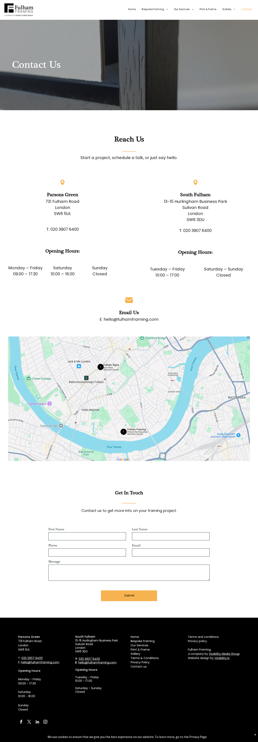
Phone (52, 545)
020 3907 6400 (32, 658)
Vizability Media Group (224, 654)
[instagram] (45, 722)
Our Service (139, 645)
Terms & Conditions (145, 658)
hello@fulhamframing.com (40, 662)
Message (54, 561)
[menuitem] (129, 9)
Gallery (135, 654)
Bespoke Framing (143, 641)
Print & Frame (140, 650)
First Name (56, 529)
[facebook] (21, 722)
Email (136, 545)
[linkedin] (37, 722)
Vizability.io (222, 658)
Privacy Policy (140, 662)
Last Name (140, 529)
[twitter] (29, 722)
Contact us (139, 666)
